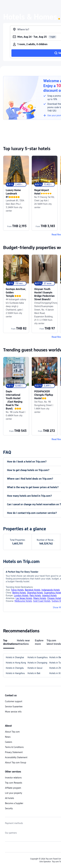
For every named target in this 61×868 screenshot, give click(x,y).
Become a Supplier (14, 803)
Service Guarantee (14, 706)
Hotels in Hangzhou (15, 673)
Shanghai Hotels (35, 592)
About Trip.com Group (15, 762)
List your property (13, 793)
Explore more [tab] (39, 642)
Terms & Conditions (14, 747)
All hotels (9, 798)
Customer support (13, 701)
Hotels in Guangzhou (38, 657)
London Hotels (21, 595)
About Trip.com (12, 731)
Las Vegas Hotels (24, 598)
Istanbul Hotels (49, 595)
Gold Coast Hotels (41, 601)
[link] (16, 193)
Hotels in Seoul (35, 668)
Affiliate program (13, 788)
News (7, 737)
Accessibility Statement (16, 757)
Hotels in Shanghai (15, 657)
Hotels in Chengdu (15, 668)
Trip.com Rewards (13, 783)
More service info (13, 711)
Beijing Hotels (19, 592)
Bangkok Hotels (32, 590)
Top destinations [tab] (8, 642)
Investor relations (13, 777)
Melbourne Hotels (23, 601)
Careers (8, 742)
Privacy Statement (14, 752)
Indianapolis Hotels (50, 590)
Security (9, 808)
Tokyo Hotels (17, 590)
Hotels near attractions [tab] (23, 642)
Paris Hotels (35, 595)
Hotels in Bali (34, 673)
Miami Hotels (39, 598)
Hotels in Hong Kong (16, 662)
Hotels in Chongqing (37, 662)
